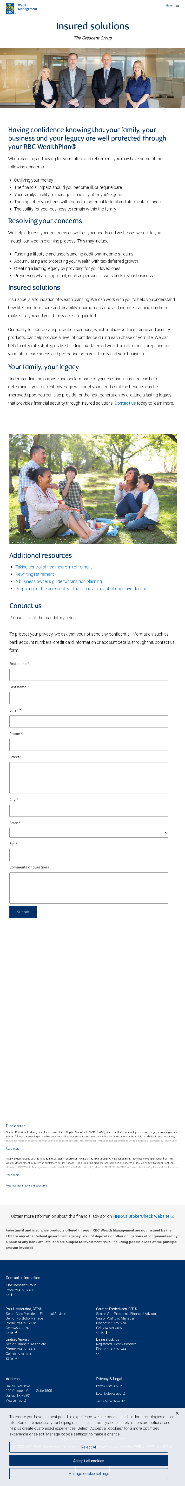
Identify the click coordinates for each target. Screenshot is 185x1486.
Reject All (89, 1447)
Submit (23, 912)
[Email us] (8, 1295)
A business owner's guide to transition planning (58, 581)
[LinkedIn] (12, 1333)
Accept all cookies (88, 1460)
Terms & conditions (108, 1401)
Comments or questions (29, 867)
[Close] (177, 1413)
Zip (13, 844)
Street (15, 757)
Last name (19, 687)
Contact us (125, 403)
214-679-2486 (112, 1328)
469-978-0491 (22, 1354)
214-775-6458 (26, 1349)
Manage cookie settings (88, 1473)
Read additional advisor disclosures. (27, 1185)
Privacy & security (107, 1386)
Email (15, 711)
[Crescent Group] (92, 78)
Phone (16, 734)
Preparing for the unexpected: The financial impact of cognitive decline (81, 588)
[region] (92, 1447)
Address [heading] (13, 1378)
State (15, 823)
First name (19, 664)
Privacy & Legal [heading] (109, 1378)
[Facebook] (12, 1295)
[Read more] (13, 1148)
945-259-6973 (22, 1328)
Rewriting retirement (34, 574)
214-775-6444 (116, 1349)
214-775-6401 (116, 1323)
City (13, 800)
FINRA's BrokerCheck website (141, 1216)
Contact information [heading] (23, 1277)
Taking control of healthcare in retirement (53, 567)
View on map (14, 1400)
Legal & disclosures (109, 1393)
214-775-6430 (26, 1323)
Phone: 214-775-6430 (20, 1290)
